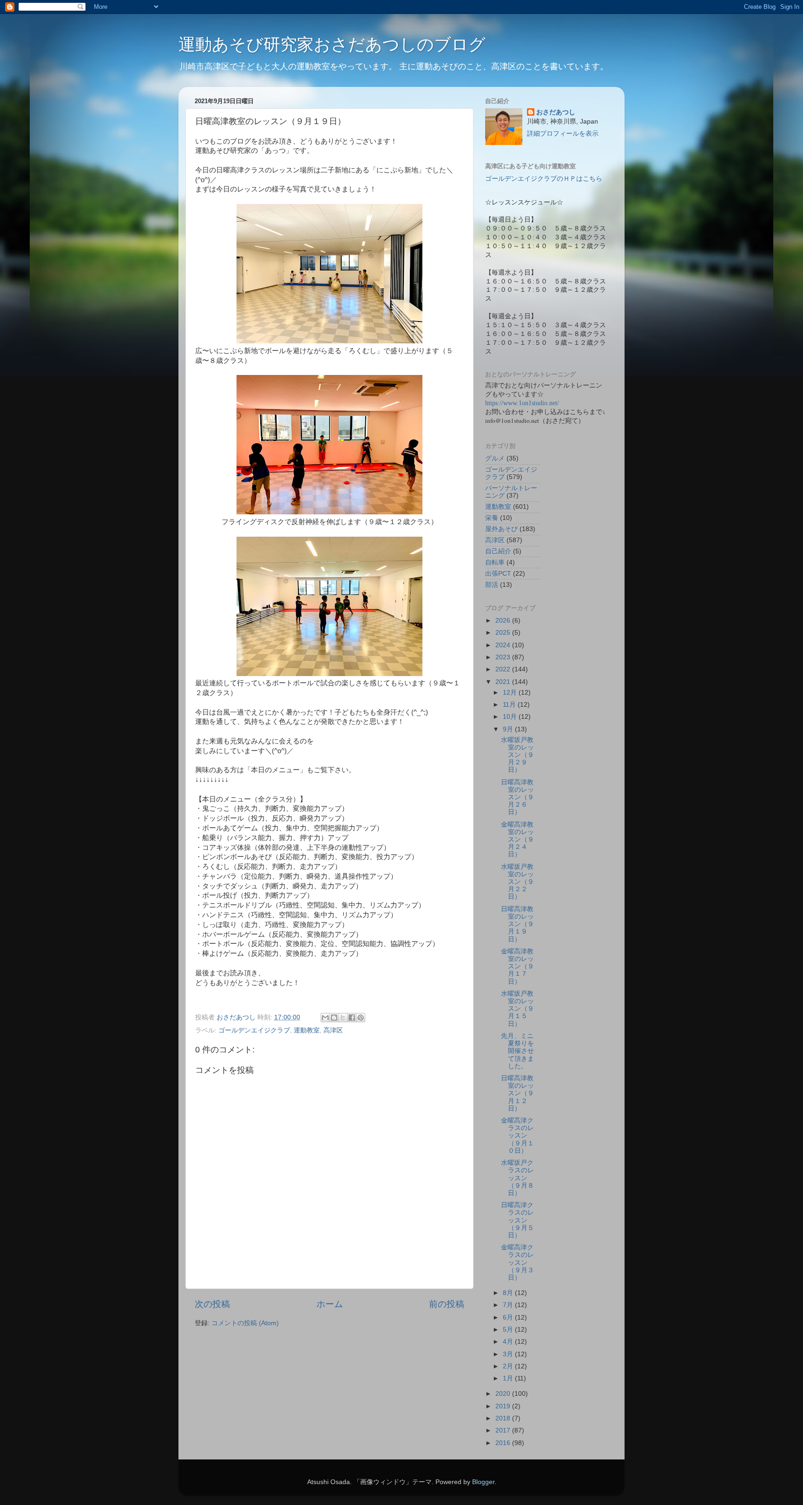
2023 (503, 657)
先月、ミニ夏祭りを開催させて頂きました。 (517, 1051)
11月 (510, 704)
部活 (491, 584)
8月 (509, 1292)
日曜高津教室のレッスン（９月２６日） (517, 797)
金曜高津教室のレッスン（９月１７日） (517, 966)
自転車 (495, 562)
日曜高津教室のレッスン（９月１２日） (517, 1093)
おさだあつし (555, 112)
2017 (503, 1430)
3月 (509, 1354)
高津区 (333, 1030)
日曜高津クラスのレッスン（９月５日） (517, 1220)
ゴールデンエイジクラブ (254, 1030)
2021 (503, 681)
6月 (509, 1317)
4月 (509, 1341)
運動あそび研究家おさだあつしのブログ (332, 44)
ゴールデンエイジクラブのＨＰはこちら (543, 178)
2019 (503, 1406)
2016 (503, 1442)
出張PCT (498, 573)
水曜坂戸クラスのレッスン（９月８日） (517, 1177)
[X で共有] (343, 1017)
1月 (509, 1378)
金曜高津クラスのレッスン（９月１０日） (517, 1135)
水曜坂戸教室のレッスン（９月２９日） (517, 755)
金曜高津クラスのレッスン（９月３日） (517, 1262)
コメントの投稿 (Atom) (245, 1323)
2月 (509, 1366)
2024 (503, 645)
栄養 (491, 517)
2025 (503, 632)
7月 (509, 1304)
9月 (509, 729)
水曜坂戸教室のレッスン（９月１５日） (517, 1008)
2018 (503, 1418)
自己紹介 (498, 551)
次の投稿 (212, 1304)
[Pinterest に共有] (360, 1017)
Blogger (483, 1482)
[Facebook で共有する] (351, 1017)
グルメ (495, 458)
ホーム (329, 1304)
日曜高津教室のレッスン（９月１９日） (517, 924)
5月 (509, 1329)
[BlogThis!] (334, 1017)
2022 (503, 669)
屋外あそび (501, 529)
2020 (503, 1393)
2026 (503, 620)
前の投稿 (446, 1304)
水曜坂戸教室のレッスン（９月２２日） (517, 881)
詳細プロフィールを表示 (563, 133)
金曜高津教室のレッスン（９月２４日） (517, 839)
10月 (511, 716)
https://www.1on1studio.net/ (522, 403)
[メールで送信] (325, 1017)
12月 (511, 692)
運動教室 (307, 1030)
